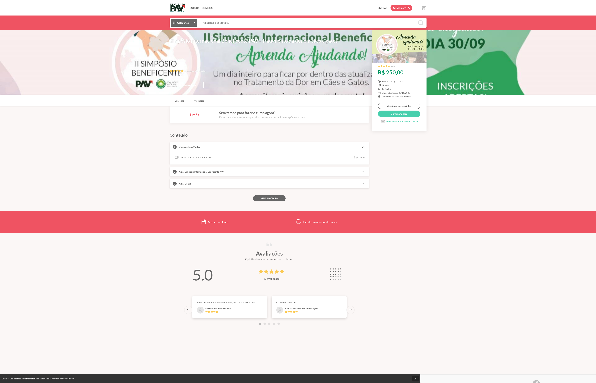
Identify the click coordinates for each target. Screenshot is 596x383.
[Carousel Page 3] (269, 323)
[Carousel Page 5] (278, 323)
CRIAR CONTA (401, 7)
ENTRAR (382, 7)
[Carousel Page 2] (264, 323)
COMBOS (207, 7)
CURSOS (194, 7)
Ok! (415, 378)
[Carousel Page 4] (274, 323)
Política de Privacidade (63, 378)
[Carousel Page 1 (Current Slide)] (260, 323)
